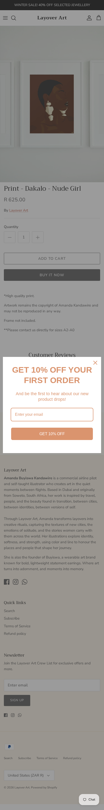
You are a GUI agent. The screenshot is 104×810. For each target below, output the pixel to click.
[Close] (95, 363)
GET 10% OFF (52, 434)
